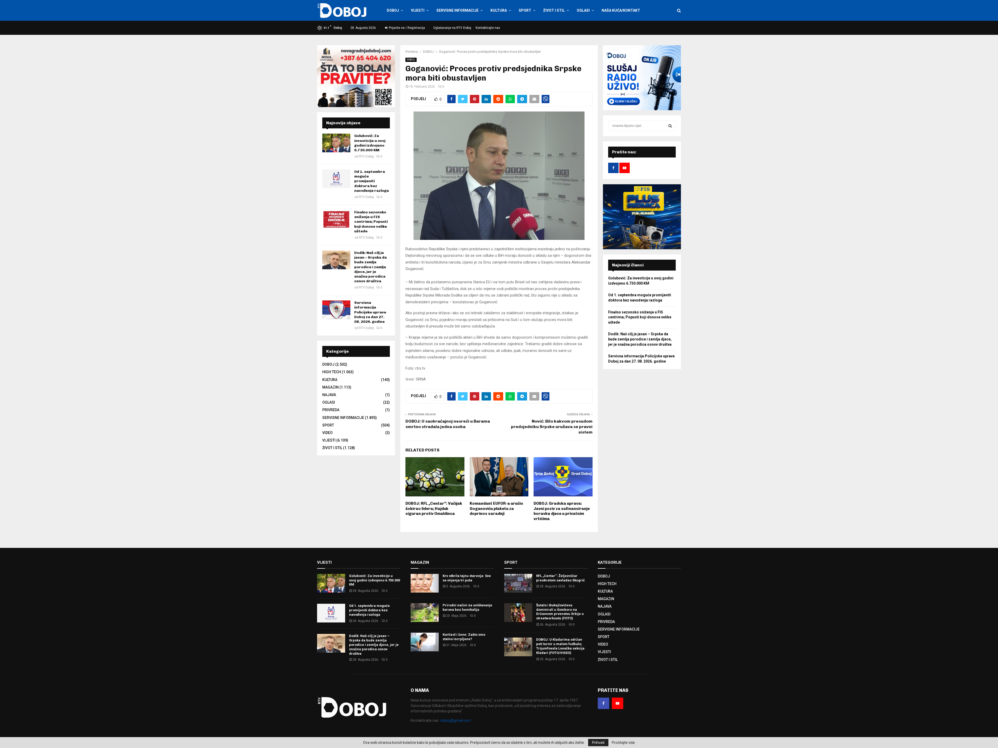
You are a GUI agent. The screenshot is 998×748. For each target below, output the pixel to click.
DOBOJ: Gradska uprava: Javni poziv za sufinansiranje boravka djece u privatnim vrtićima (562, 511)
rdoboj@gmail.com (455, 720)
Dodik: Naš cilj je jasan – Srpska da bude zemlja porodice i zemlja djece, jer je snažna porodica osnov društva (370, 267)
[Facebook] (603, 703)
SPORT (525, 10)
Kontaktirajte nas (488, 28)
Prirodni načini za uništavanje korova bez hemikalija (467, 607)
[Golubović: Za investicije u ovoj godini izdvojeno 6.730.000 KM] (336, 143)
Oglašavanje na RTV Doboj (452, 28)
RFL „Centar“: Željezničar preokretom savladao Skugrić (560, 578)
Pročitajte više (623, 742)
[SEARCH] (670, 126)
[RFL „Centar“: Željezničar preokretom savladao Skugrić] (518, 583)
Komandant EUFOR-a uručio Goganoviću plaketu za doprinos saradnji (496, 508)
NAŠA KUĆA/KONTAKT (621, 10)
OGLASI (583, 10)
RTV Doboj (366, 156)
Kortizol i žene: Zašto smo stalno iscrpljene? (464, 637)
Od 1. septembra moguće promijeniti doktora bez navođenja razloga (371, 181)
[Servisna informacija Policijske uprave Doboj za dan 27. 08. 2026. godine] (336, 309)
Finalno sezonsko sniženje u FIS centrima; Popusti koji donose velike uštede (371, 221)
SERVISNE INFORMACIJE (457, 10)
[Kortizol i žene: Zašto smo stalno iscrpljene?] (425, 642)
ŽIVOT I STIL (554, 10)
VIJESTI (417, 10)
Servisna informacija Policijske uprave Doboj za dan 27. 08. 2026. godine (370, 312)
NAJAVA (329, 395)
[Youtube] (617, 703)
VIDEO (327, 433)
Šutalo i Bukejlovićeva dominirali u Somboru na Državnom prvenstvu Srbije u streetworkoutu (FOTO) (560, 611)
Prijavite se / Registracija (406, 28)
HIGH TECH (331, 372)
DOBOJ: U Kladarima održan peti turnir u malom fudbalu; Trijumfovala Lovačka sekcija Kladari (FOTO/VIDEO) (560, 646)
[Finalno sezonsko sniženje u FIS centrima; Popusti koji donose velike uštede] (336, 219)
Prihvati (598, 742)
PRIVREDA (330, 410)
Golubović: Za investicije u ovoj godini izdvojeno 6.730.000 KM (369, 143)
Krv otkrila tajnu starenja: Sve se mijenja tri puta (467, 578)
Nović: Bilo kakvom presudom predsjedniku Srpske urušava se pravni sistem (552, 427)
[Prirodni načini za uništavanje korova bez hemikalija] (425, 612)
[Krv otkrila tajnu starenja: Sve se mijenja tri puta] (425, 583)
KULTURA (498, 10)
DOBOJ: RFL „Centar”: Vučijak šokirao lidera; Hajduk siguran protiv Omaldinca (433, 508)
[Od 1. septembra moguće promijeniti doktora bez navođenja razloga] (336, 178)
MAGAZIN (330, 387)
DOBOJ (393, 10)
